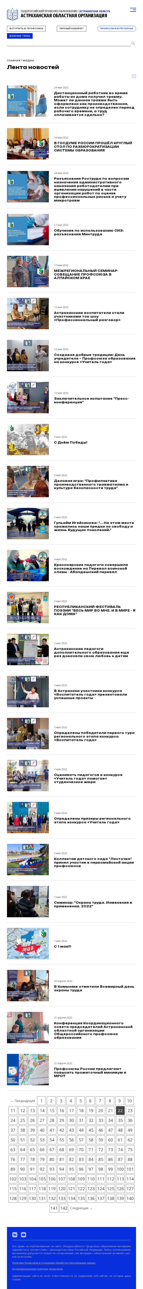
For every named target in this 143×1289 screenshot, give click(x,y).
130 (32, 1198)
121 (71, 1188)
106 (52, 1179)
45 (91, 1130)
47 (110, 1130)
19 (91, 1110)
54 (52, 1140)
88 (130, 1159)
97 (91, 1169)
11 (12, 1110)
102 (13, 1179)
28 (52, 1120)
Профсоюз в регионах (116, 28)
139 (120, 1198)
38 (22, 1130)
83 (81, 1159)
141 (54, 1208)
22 (120, 1110)
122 (81, 1188)
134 (71, 1198)
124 (100, 1188)
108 (71, 1179)
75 (130, 1149)
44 (81, 1130)
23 (130, 1110)
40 (42, 1130)
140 (130, 1198)
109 (81, 1179)
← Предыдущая (22, 1101)
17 (71, 1110)
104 (32, 1179)
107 (61, 1179)
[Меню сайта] (133, 10)
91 (32, 1169)
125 (110, 1188)
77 (22, 1159)
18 (81, 1110)
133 (61, 1198)
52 (32, 1140)
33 (100, 1120)
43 (71, 1130)
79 (42, 1159)
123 (91, 1188)
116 (22, 1188)
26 (32, 1120)
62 (130, 1140)
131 (42, 1198)
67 (52, 1149)
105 (42, 1179)
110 (91, 1179)
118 (42, 1188)
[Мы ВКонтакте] (14, 1234)
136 (91, 1198)
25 (22, 1120)
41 (52, 1130)
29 (61, 1120)
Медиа (28, 60)
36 (130, 1120)
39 (32, 1130)
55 (61, 1140)
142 (63, 1208)
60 (110, 1140)
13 (32, 1110)
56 (71, 1140)
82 (71, 1159)
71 (91, 1149)
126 (120, 1188)
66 (42, 1149)
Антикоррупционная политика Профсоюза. (37, 1269)
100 (120, 1169)
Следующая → (81, 1208)
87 (120, 1159)
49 (130, 1130)
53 (42, 1140)
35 (120, 1120)
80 (52, 1159)
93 (52, 1169)
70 (81, 1149)
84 (91, 1159)
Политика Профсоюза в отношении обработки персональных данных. (54, 1262)
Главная (13, 60)
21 (110, 1110)
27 (42, 1120)
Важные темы (20, 36)
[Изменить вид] (134, 76)
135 (81, 1198)
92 (42, 1169)
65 (32, 1149)
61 (120, 1140)
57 (81, 1140)
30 (71, 1120)
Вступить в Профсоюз (26, 28)
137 (100, 1198)
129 (22, 1198)
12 (22, 1110)
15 (52, 1110)
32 (91, 1120)
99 (110, 1169)
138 (110, 1198)
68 (61, 1149)
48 (120, 1130)
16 (61, 1110)
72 (100, 1149)
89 (12, 1169)
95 (71, 1169)
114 (130, 1179)
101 (130, 1169)
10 (129, 1101)
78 (32, 1159)
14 (42, 1110)
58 (91, 1140)
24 (12, 1120)
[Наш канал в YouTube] (23, 1234)
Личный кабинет (71, 28)
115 (13, 1188)
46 (100, 1130)
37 (12, 1130)
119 (52, 1188)
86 (110, 1159)
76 (12, 1159)
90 (22, 1169)
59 (100, 1140)
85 (100, 1159)
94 (61, 1169)
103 (22, 1179)
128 (13, 1198)
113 (120, 1179)
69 (71, 1149)
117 (32, 1188)
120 (61, 1188)
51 (22, 1140)
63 (12, 1149)
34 (110, 1120)
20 (100, 1110)
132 (52, 1198)
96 (81, 1169)
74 (120, 1149)
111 (100, 1179)
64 (22, 1149)
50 (12, 1140)
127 (130, 1188)
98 (100, 1169)
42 (61, 1130)
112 (110, 1179)
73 (110, 1149)
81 (61, 1159)
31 (81, 1120)
